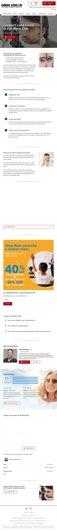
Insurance (21, 13)
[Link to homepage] (15, 6)
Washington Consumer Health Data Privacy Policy (21, 527)
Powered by (20, 523)
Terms (6, 299)
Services (34, 13)
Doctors (15, 13)
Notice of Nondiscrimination (25, 526)
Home (3, 526)
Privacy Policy (6, 527)
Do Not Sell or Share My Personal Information (44, 527)
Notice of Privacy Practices (48, 526)
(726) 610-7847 (42, 518)
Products (28, 13)
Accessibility (15, 526)
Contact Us (50, 13)
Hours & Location (7, 13)
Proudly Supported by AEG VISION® (35, 523)
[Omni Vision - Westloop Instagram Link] (30, 508)
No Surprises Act (36, 526)
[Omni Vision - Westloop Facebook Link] (26, 508)
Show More (6, 398)
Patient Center (42, 13)
